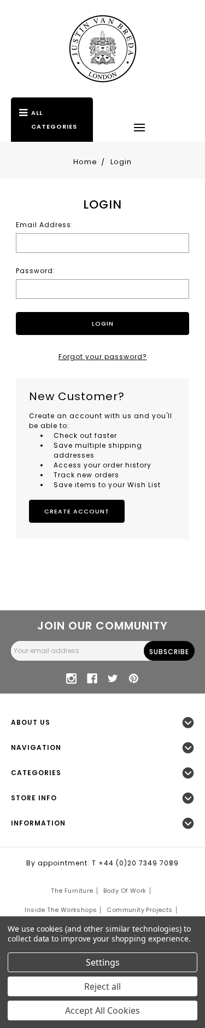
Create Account (76, 511)
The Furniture (72, 890)
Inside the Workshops (61, 909)
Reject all (102, 986)
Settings (103, 962)
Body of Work (125, 890)
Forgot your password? (102, 356)
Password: (35, 270)
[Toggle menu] (139, 127)
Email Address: (44, 224)
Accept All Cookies (102, 1010)
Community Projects (139, 909)
